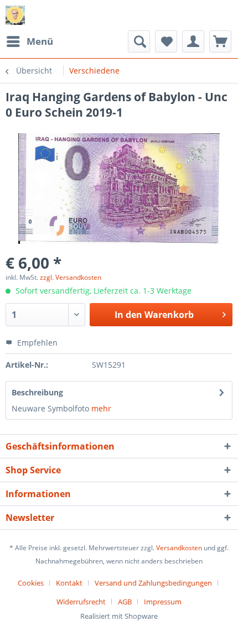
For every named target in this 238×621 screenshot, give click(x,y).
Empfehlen (36, 342)
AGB (125, 602)
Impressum (163, 602)
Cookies (31, 583)
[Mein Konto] (193, 41)
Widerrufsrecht (81, 602)
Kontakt (69, 583)
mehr (101, 408)
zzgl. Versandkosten (70, 277)
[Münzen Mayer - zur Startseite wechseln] (15, 15)
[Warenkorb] (220, 41)
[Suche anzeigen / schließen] (139, 41)
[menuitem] (29, 41)
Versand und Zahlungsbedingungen (153, 583)
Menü (40, 41)
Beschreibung (37, 392)
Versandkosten (179, 547)
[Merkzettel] (166, 41)
